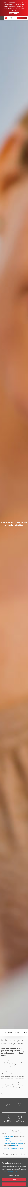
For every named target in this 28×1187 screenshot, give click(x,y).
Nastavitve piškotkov (14, 1175)
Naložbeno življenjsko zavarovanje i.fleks (13, 1143)
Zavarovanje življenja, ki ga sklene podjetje (13, 1148)
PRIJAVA (14, 18)
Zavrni (14, 1179)
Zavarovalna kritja (12, 1032)
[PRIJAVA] (14, 18)
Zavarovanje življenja (8, 1136)
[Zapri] (26, 1159)
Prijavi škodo (14, 13)
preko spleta (14, 1145)
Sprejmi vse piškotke (14, 1184)
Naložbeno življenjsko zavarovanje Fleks (13, 1141)
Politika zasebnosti (12, 1171)
